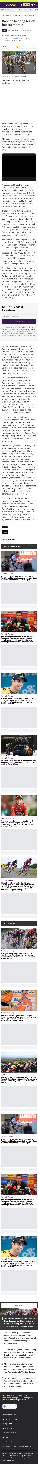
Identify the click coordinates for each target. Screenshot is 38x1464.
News (5, 30)
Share (7, 47)
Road (5, 532)
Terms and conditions (9, 1415)
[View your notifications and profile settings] (21, 5)
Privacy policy (7, 1424)
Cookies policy (7, 1428)
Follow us (21, 47)
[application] (19, 165)
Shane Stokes (14, 30)
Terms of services (26, 327)
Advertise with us (8, 1442)
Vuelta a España (18, 10)
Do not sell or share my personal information (17, 1446)
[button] (35, 5)
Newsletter (32, 47)
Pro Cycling (5, 15)
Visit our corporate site (18, 1400)
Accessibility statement (10, 1433)
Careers (5, 1437)
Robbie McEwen (29, 15)
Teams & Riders (16, 15)
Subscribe (27, 5)
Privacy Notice (28, 329)
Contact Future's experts (10, 1419)
